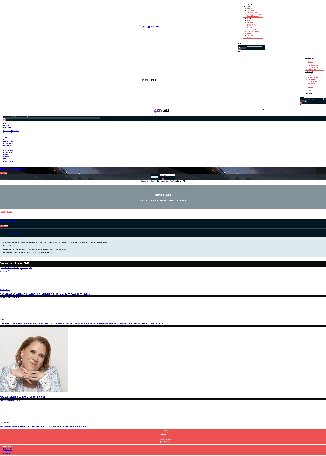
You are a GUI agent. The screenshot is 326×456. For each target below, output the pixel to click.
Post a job (9, 221)
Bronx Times (251, 22)
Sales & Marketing (253, 16)
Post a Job (3, 173)
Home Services (252, 12)
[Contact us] (239, 44)
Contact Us (247, 40)
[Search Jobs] (239, 49)
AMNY (2, 320)
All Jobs (249, 8)
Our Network (247, 18)
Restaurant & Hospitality (255, 14)
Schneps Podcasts (6, 393)
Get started (4, 226)
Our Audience (12, 233)
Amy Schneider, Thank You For (22, 397)
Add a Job (8, 448)
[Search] (242, 44)
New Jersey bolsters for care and (45, 294)
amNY (249, 20)
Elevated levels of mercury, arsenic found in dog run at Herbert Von (44, 426)
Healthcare (250, 10)
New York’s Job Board (12, 169)
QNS (248, 37)
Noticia (249, 33)
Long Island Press (253, 32)
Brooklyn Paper (252, 24)
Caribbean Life (251, 26)
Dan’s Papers (251, 28)
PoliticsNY (250, 35)
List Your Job (249, 5)
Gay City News (251, 30)
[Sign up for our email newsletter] (240, 44)
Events (7, 452)
